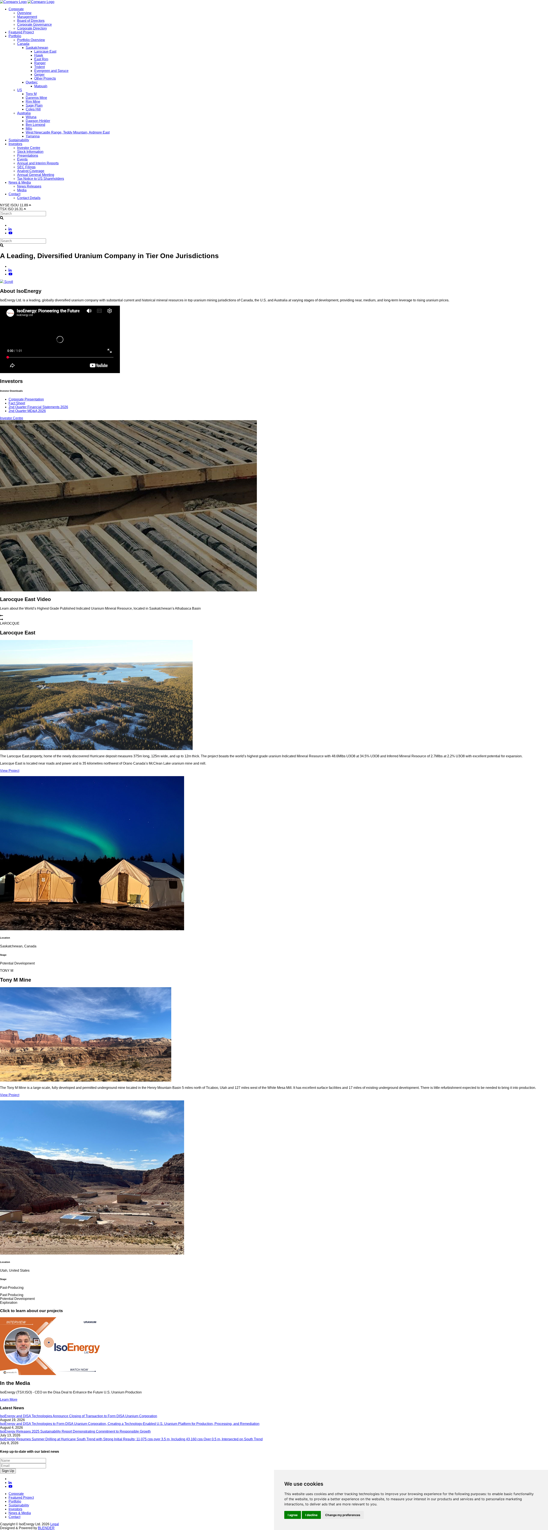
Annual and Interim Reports (38, 163)
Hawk (38, 55)
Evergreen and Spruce (51, 71)
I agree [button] (293, 1515)
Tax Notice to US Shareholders (40, 178)
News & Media (20, 182)
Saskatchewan (37, 47)
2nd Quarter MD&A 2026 (27, 411)
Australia (24, 113)
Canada (23, 44)
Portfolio (15, 36)
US (19, 90)
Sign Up (8, 1471)
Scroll (8, 282)
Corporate (16, 9)
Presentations (27, 155)
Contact (14, 194)
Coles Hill (33, 109)
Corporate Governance (34, 24)
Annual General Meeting (35, 175)
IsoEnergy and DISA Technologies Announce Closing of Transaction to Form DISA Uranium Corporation (78, 1416)
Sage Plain (34, 105)
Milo (29, 128)
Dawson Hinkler (38, 121)
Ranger (40, 63)
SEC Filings (26, 167)
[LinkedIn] (10, 229)
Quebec (32, 82)
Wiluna (31, 117)
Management (27, 17)
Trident (39, 67)
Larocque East (45, 51)
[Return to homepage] (13, 2)
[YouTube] (10, 233)
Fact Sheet (17, 403)
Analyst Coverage (30, 171)
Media (22, 190)
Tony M (31, 94)
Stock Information (30, 151)
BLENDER (46, 1528)
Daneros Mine (36, 98)
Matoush (40, 86)
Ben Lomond (35, 125)
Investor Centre (28, 148)
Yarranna (33, 136)
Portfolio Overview (31, 40)
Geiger (39, 74)
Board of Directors (31, 20)
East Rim (41, 59)
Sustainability (19, 140)
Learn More (8, 1399)
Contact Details (28, 198)
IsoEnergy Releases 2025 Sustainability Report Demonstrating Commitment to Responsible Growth (75, 1431)
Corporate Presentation (26, 399)
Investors (15, 144)
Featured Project (21, 32)
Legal (54, 1524)
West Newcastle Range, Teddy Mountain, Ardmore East (68, 132)
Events (22, 159)
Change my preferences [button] (342, 1515)
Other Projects (45, 78)
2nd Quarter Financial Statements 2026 (38, 407)
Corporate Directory (32, 28)
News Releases (29, 186)
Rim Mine (33, 101)
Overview (24, 13)
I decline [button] (311, 1515)
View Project (9, 770)
